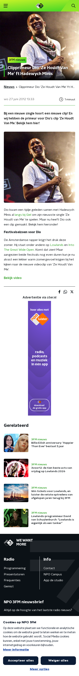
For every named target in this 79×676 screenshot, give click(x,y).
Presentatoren (14, 574)
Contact (49, 568)
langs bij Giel (23, 214)
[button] (5, 5)
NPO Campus (53, 574)
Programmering (15, 568)
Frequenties (12, 580)
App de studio (53, 580)
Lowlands (56, 244)
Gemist (9, 586)
